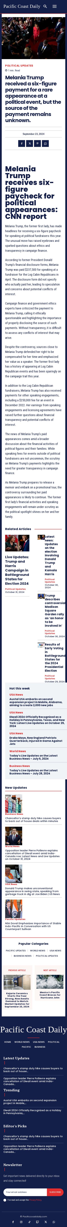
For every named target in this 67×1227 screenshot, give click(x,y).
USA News (16, 694)
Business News (19, 766)
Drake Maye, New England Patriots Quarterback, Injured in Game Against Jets (35, 741)
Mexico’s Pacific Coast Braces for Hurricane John (50, 995)
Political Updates (19, 65)
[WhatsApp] (45, 143)
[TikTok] (29, 1222)
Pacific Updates (15, 919)
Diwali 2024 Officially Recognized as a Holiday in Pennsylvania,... (32, 1112)
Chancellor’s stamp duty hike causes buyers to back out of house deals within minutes (33, 820)
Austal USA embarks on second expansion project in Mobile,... (30, 1102)
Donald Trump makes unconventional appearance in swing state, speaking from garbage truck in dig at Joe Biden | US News (32, 891)
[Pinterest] (37, 143)
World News (17, 751)
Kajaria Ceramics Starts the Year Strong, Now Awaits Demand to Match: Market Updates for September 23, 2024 (17, 1000)
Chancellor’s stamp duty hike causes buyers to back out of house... (33, 1070)
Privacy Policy (35, 1200)
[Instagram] (21, 1222)
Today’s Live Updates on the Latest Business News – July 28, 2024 (33, 772)
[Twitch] (37, 1222)
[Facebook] (21, 143)
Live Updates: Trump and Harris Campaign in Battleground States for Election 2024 (17, 570)
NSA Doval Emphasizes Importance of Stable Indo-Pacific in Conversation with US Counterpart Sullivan (33, 926)
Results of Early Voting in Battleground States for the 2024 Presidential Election (55, 657)
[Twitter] (29, 143)
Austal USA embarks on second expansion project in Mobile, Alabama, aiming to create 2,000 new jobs (35, 702)
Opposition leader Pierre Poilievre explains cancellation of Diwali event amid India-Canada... (29, 1081)
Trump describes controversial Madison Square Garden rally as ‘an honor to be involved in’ (55, 611)
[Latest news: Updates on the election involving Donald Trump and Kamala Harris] (41, 537)
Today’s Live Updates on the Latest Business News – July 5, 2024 (33, 757)
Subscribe (55, 1192)
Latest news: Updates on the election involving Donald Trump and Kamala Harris (52, 555)
